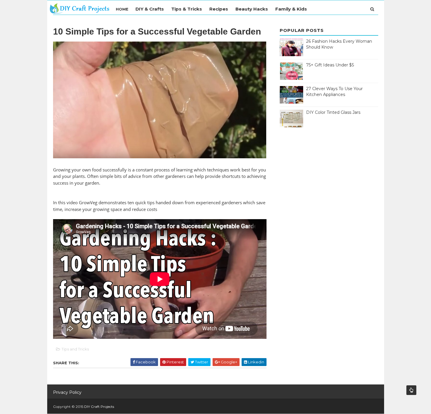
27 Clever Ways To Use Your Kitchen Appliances (334, 91)
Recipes (218, 9)
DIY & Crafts (149, 9)
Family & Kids (291, 9)
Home (122, 9)
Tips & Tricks (186, 9)
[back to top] (411, 390)
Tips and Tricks (75, 349)
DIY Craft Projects (99, 406)
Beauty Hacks (251, 9)
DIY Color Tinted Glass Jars (333, 112)
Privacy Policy (67, 392)
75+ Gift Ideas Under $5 (330, 65)
